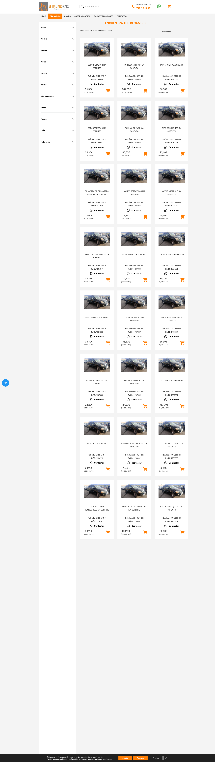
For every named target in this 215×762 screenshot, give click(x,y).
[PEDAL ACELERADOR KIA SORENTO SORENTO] (172, 301)
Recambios (55, 16)
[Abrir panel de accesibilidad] (5, 383)
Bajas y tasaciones (103, 16)
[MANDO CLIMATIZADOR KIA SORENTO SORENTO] (172, 427)
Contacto (122, 16)
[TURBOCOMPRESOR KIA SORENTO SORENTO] (134, 49)
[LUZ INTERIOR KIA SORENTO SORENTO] (172, 238)
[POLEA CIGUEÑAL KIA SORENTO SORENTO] (134, 112)
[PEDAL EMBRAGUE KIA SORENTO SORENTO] (134, 301)
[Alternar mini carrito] (169, 6)
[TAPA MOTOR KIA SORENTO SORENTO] (172, 49)
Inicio (43, 16)
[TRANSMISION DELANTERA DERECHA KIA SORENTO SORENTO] (97, 175)
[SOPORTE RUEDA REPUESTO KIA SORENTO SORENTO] (134, 491)
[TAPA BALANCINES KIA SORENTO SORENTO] (172, 112)
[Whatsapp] (159, 6)
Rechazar (140, 758)
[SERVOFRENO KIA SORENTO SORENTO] (134, 238)
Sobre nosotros (82, 16)
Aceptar (125, 758)
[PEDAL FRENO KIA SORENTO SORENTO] (97, 301)
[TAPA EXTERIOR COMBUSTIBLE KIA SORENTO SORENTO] (97, 491)
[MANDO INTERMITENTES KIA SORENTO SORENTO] (97, 238)
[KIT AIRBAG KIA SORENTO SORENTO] (172, 364)
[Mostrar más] (73, 27)
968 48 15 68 (143, 7)
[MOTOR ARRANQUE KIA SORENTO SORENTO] (172, 175)
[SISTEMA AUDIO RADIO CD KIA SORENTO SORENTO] (134, 427)
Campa (67, 16)
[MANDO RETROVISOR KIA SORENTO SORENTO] (134, 175)
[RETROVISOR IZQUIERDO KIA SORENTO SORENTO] (172, 491)
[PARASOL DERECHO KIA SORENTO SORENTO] (134, 364)
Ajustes (156, 758)
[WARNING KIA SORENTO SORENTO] (97, 427)
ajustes (108, 759)
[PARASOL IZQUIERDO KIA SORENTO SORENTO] (97, 364)
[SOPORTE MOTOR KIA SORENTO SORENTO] (97, 49)
